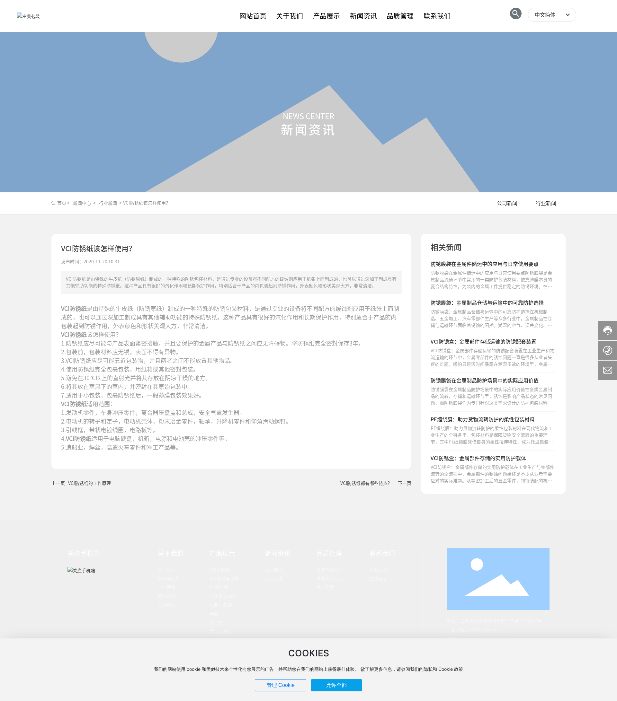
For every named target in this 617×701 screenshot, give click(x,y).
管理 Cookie (281, 685)
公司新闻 (507, 203)
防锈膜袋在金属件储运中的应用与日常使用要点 (485, 264)
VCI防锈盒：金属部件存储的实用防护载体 (478, 458)
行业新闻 (108, 203)
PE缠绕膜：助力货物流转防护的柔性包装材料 (483, 419)
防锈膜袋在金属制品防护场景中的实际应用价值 (485, 380)
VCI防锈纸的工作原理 (89, 483)
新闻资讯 (308, 130)
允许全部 (336, 685)
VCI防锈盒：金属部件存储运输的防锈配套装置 (483, 341)
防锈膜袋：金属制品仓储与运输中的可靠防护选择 (487, 302)
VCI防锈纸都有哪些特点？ (366, 483)
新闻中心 (82, 203)
